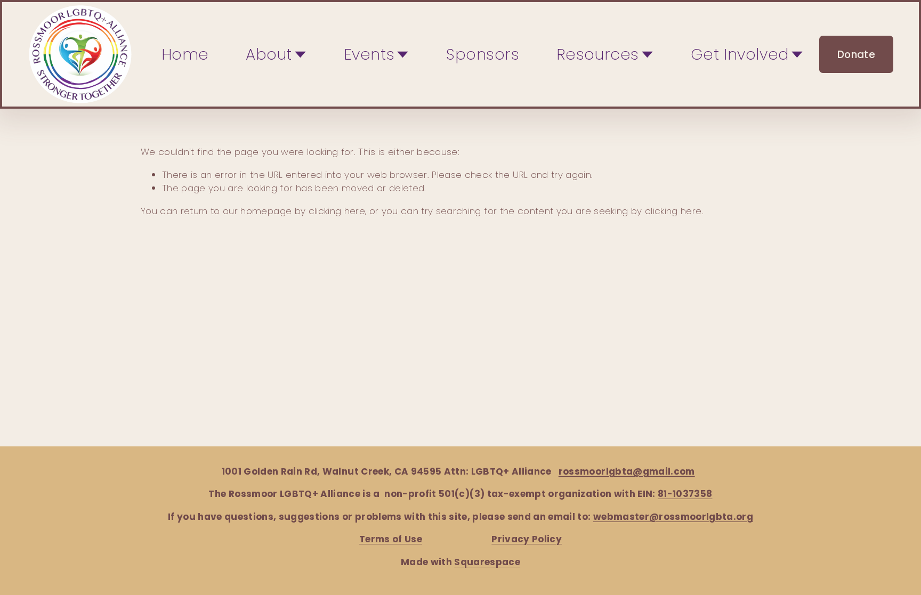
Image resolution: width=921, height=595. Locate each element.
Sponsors (483, 54)
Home (185, 54)
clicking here (337, 211)
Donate (856, 54)
